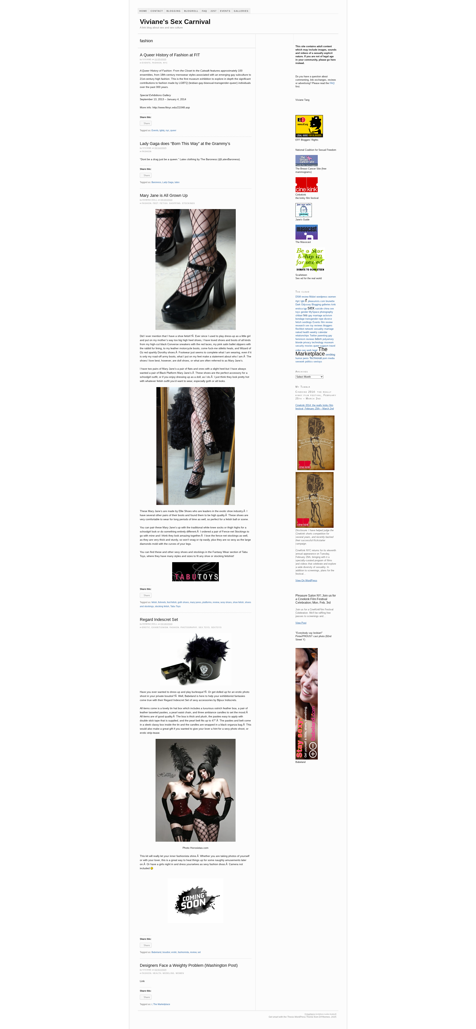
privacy (307, 342)
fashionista (183, 952)
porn (325, 358)
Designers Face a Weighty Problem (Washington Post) (189, 965)
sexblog (330, 354)
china (326, 308)
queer (173, 130)
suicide (319, 308)
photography (189, 627)
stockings (188, 203)
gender (304, 312)
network (309, 328)
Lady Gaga (167, 182)
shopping (175, 203)
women (180, 973)
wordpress (321, 296)
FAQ (204, 11)
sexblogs (307, 322)
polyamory (328, 339)
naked (298, 332)
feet (155, 203)
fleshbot (299, 328)
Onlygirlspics (310, 1014)
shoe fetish (238, 602)
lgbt (303, 301)
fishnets (162, 602)
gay (330, 335)
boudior (166, 952)
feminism (300, 339)
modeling (168, 973)
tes (305, 315)
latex (177, 182)
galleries (241, 11)
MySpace (314, 312)
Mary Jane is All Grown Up (164, 195)
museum (329, 342)
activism (327, 315)
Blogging (174, 11)
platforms (207, 602)
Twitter (313, 335)
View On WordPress (306, 580)
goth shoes (183, 602)
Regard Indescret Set (159, 619)
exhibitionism (160, 627)
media (331, 358)
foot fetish (172, 602)
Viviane (146, 59)
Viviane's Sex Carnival (175, 21)
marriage (329, 328)
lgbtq (162, 130)
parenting (322, 335)
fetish (164, 203)
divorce (328, 318)
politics (309, 361)
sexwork (299, 361)
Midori (312, 296)
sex (311, 307)
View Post (300, 622)
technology (318, 342)
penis (306, 358)
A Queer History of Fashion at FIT (170, 55)
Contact (157, 11)
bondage (300, 318)
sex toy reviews (313, 325)
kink (333, 304)
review (216, 602)
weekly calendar (318, 332)
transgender (311, 318)
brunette (330, 301)
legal (314, 350)
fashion (157, 63)
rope (321, 318)
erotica (299, 308)
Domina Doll (149, 200)
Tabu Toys (175, 606)
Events (225, 11)
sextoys (216, 627)
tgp (305, 308)
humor (298, 358)
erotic (146, 627)
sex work (307, 350)
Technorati (315, 358)
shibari (299, 315)
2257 (214, 11)
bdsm (318, 338)
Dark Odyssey (303, 304)
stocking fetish (162, 606)
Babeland (156, 952)
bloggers (327, 325)
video (298, 350)
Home (143, 11)
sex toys (204, 627)
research (300, 325)
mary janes (195, 602)
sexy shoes (226, 602)
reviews (310, 339)
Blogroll (191, 11)
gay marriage (315, 315)
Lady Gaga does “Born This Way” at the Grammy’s (185, 143)
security (299, 345)
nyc (165, 63)
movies (309, 345)
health (157, 973)
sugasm (324, 345)
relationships (302, 335)
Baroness (156, 182)
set (199, 952)
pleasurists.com (316, 301)
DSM (298, 296)
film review (326, 322)
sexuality (319, 328)
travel (332, 345)
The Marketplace (161, 1004)
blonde (299, 342)
